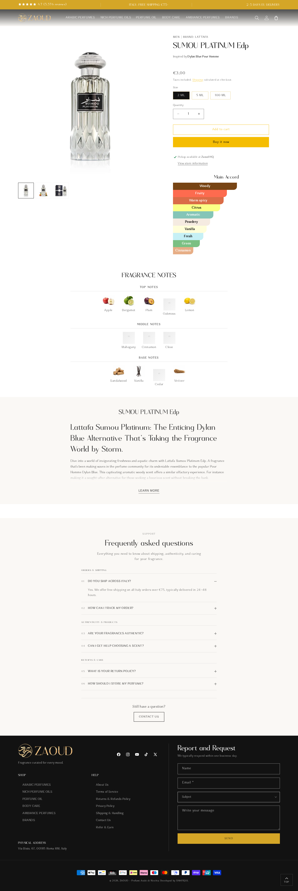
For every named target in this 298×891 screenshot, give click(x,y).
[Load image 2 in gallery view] (43, 190)
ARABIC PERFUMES (36, 785)
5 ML (200, 95)
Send (228, 838)
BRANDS (28, 820)
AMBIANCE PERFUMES (38, 813)
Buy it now (221, 142)
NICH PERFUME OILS (37, 792)
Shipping (197, 80)
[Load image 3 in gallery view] (61, 190)
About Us (102, 785)
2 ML (181, 95)
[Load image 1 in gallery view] (26, 190)
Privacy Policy (105, 806)
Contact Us (103, 820)
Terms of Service (107, 792)
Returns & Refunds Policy (113, 799)
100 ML (220, 95)
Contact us (149, 716)
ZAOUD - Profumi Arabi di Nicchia (139, 881)
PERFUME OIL (32, 799)
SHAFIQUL (182, 881)
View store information (193, 163)
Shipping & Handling (109, 813)
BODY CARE (31, 806)
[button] (257, 18)
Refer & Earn (104, 827)
